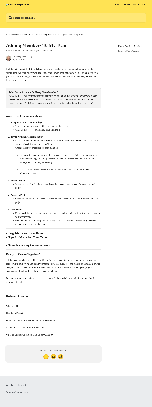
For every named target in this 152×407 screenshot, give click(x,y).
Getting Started (47, 35)
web (64, 126)
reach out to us (42, 278)
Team (31, 129)
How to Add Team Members (130, 46)
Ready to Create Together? (129, 51)
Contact (126, 5)
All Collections (12, 35)
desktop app (74, 126)
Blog (117, 5)
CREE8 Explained (30, 35)
